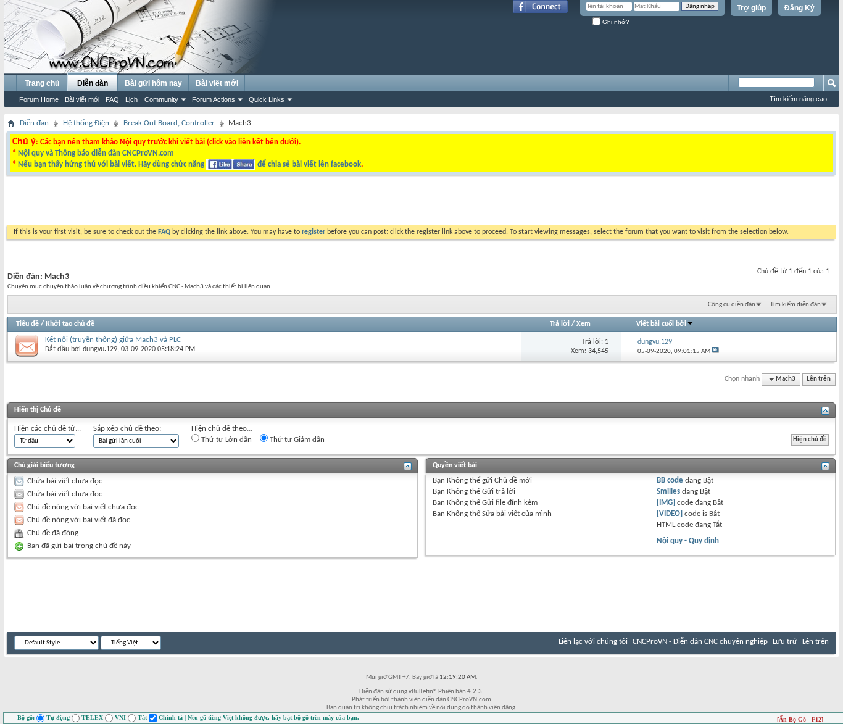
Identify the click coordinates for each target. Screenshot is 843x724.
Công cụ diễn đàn (731, 304)
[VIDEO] (670, 514)
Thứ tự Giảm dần (296, 440)
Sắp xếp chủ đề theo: (127, 429)
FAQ (112, 99)
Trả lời (560, 324)
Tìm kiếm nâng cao (798, 98)
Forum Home (39, 99)
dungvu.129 (100, 349)
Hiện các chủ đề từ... (47, 429)
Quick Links (266, 99)
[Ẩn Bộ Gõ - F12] (800, 719)
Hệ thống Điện (86, 123)
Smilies (668, 492)
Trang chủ (42, 83)
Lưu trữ (785, 642)
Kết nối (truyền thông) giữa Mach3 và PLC (113, 340)
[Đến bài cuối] (715, 351)
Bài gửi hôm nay (153, 83)
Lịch (131, 99)
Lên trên (819, 379)
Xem (583, 324)
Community (161, 99)
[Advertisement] (266, 203)
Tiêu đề (27, 324)
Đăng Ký (799, 8)
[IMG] (666, 503)
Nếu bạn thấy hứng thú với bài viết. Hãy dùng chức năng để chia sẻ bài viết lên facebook (189, 164)
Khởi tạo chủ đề (70, 324)
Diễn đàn (92, 83)
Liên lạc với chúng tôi (593, 642)
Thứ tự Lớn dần (225, 440)
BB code (670, 480)
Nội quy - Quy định (688, 541)
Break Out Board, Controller (169, 123)
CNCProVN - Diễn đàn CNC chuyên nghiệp (700, 642)
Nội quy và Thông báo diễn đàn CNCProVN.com (96, 153)
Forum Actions (213, 99)
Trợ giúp (751, 8)
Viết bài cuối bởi (661, 324)
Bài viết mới (82, 99)
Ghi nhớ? (614, 22)
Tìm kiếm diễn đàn (795, 304)
